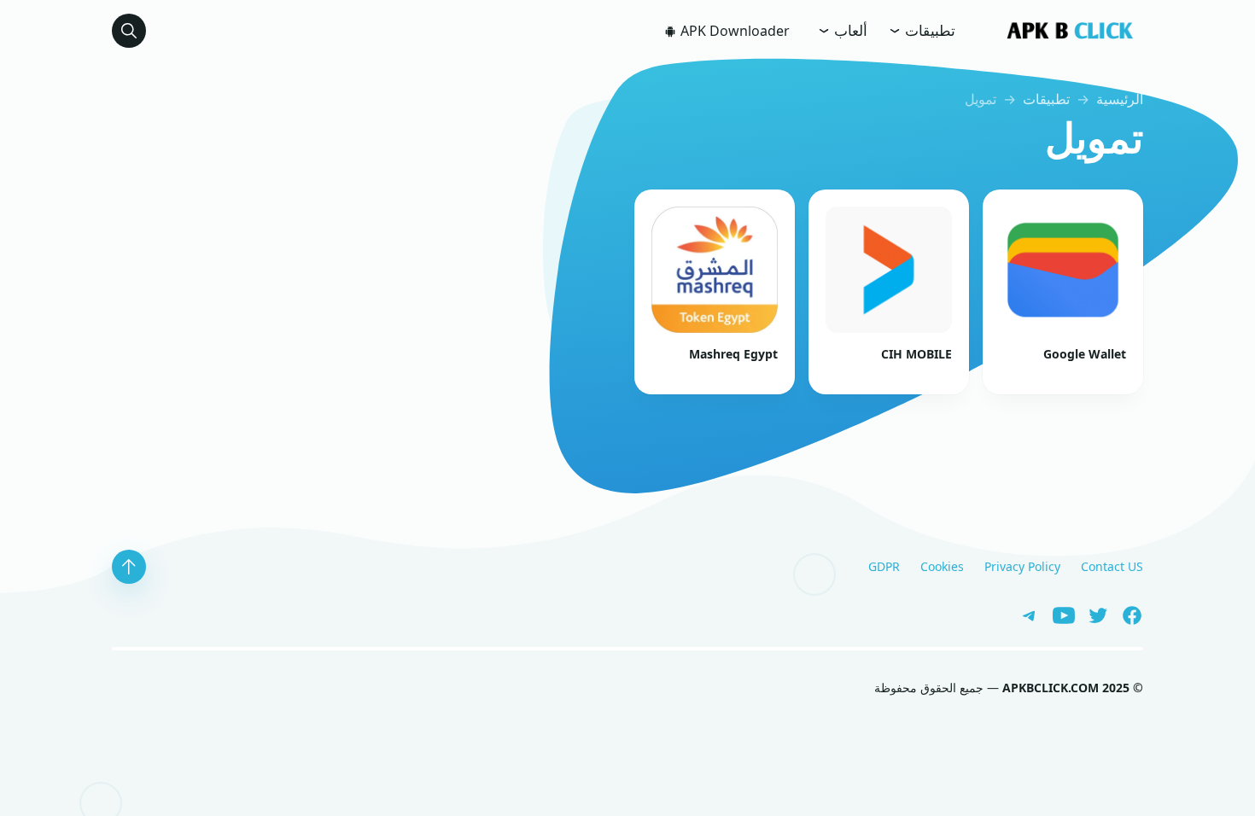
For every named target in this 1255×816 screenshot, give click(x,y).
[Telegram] (1025, 614)
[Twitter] (1092, 614)
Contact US (1112, 566)
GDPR (884, 566)
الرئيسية (1119, 99)
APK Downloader (733, 30)
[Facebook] (1126, 614)
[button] (129, 31)
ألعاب (849, 30)
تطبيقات (928, 30)
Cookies (942, 566)
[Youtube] (1058, 614)
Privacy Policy (1022, 566)
